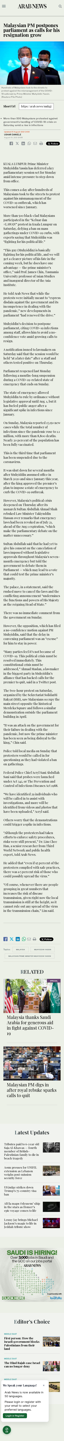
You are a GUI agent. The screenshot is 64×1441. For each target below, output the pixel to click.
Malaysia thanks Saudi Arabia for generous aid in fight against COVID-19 (30, 1025)
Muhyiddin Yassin (42, 949)
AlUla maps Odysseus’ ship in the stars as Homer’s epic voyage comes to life (22, 1207)
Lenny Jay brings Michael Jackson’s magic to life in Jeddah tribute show (21, 1223)
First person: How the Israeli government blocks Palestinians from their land (21, 1343)
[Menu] (4, 6)
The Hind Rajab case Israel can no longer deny (22, 1364)
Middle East (10, 1334)
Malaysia (20, 949)
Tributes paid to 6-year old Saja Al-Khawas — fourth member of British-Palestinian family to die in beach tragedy (21, 1151)
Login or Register (15, 1415)
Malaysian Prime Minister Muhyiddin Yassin (29, 956)
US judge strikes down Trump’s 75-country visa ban (20, 1190)
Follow (54, 143)
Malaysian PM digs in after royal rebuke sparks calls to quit (31, 1090)
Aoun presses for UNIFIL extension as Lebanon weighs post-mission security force (20, 1172)
